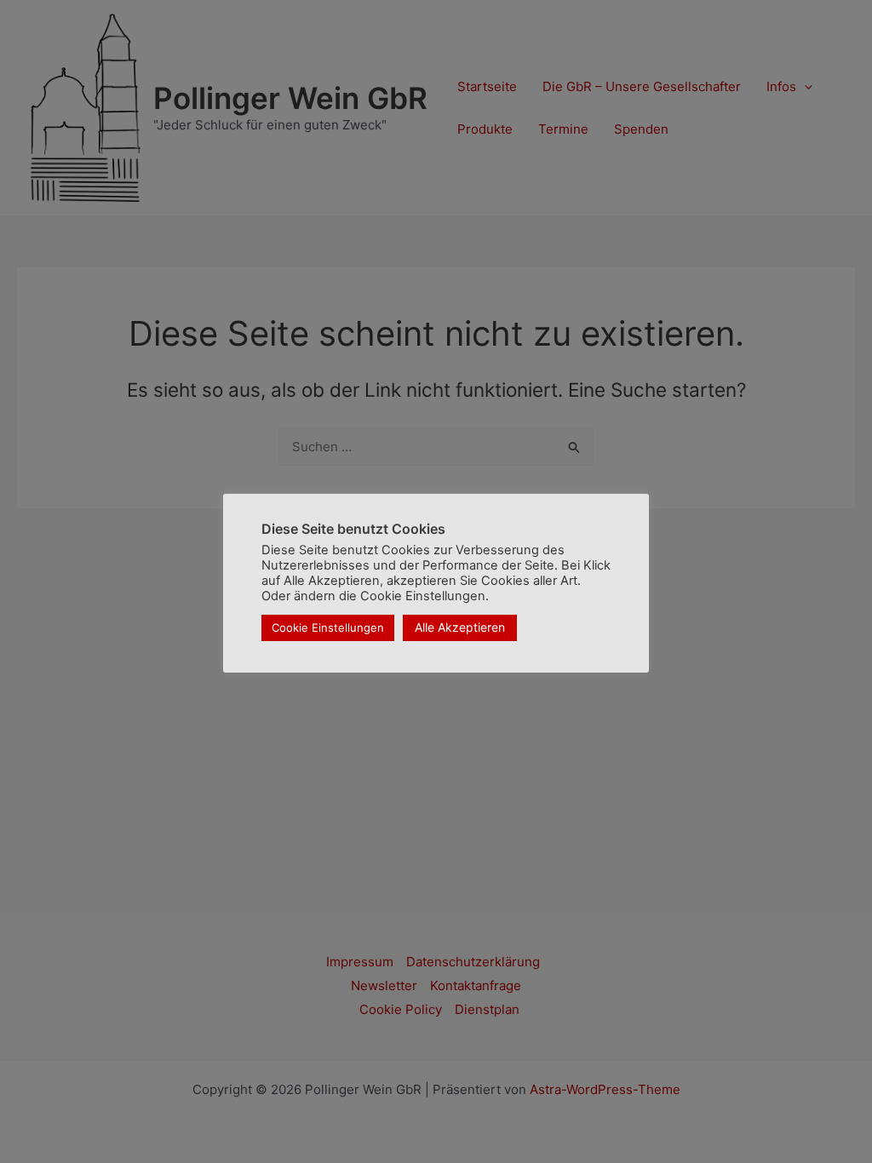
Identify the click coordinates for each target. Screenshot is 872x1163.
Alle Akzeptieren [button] (460, 627)
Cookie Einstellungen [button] (328, 627)
